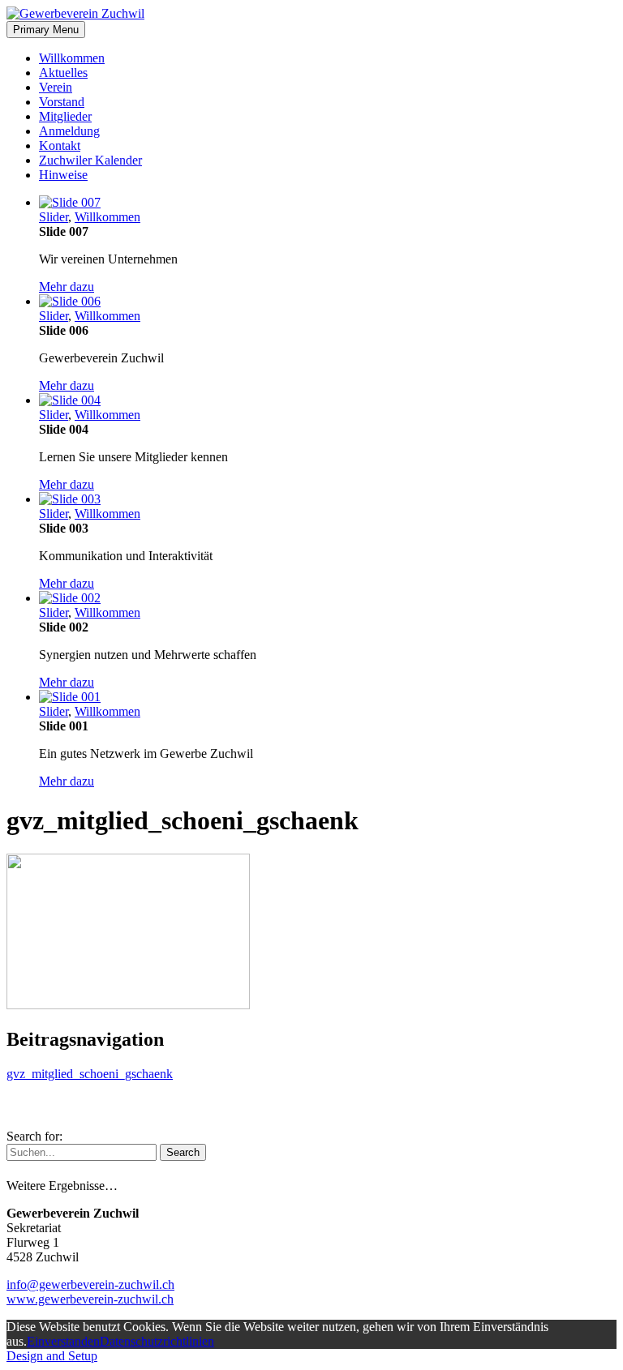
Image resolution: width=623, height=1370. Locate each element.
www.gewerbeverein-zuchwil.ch (90, 1299)
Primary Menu (46, 30)
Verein (55, 87)
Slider (53, 217)
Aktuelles (63, 72)
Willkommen (72, 58)
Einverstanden (63, 1341)
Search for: (34, 1136)
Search (183, 1152)
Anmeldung (69, 131)
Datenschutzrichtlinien (157, 1341)
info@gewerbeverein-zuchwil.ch (90, 1284)
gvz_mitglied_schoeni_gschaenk (89, 1074)
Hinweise (63, 175)
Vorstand (61, 102)
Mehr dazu (66, 286)
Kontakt (59, 145)
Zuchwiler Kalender (90, 160)
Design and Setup (51, 1356)
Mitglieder (65, 116)
